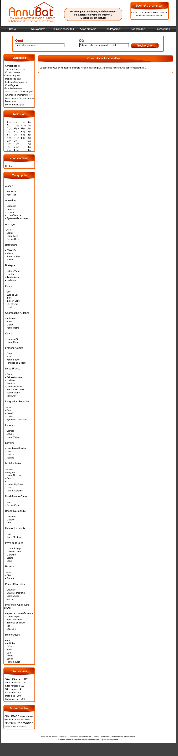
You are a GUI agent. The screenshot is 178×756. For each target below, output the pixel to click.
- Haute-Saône (12, 359)
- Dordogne (10, 206)
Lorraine (9, 442)
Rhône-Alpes (12, 634)
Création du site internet (68, 740)
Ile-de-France (12, 368)
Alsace (9, 185)
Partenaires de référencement (123, 737)
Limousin (10, 425)
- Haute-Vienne (12, 437)
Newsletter (105, 737)
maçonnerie (25, 720)
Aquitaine (10, 200)
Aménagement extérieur (17, 98)
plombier (10, 723)
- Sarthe (9, 558)
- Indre (8, 297)
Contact (96, 737)
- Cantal (9, 233)
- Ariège (9, 469)
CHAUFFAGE (11, 716)
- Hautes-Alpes (12, 616)
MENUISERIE (26, 716)
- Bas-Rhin (10, 191)
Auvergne (10, 224)
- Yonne (9, 259)
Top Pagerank (113, 29)
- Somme (9, 578)
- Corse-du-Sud (12, 339)
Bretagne (10, 265)
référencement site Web (89, 740)
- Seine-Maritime (13, 537)
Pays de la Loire (14, 542)
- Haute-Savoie (12, 662)
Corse (8, 333)
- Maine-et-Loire (13, 551)
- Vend (8, 561)
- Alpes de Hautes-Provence (19, 613)
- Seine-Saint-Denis (14, 389)
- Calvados (10, 516)
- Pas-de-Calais (13, 505)
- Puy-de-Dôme (12, 239)
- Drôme (9, 646)
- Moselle (9, 454)
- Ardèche (10, 643)
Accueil (13, 29)
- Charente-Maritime (15, 593)
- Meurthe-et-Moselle (15, 448)
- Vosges (9, 457)
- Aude (8, 407)
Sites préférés (88, 29)
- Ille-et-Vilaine (12, 277)
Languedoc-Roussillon (17, 401)
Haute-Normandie (15, 528)
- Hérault (9, 413)
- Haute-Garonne (13, 475)
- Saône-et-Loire (13, 256)
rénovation (25, 723)
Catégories (163, 29)
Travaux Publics (13, 69)
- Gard (8, 410)
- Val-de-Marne (12, 392)
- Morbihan (10, 280)
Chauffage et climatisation (11, 87)
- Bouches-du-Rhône (15, 622)
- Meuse (9, 451)
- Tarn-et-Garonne (14, 490)
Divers (8, 101)
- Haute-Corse (12, 342)
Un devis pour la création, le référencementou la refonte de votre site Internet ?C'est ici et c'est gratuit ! (93, 14)
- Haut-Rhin (10, 194)
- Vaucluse (10, 629)
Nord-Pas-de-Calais (16, 496)
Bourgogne (11, 244)
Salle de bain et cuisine (16, 91)
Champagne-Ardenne (17, 312)
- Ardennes (10, 318)
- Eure (8, 534)
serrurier (7, 727)
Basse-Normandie (15, 510)
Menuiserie (10, 78)
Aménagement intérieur (16, 95)
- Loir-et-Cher (11, 304)
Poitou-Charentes (15, 584)
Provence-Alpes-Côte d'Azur (16, 606)
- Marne (9, 324)
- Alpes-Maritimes (14, 619)
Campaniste (11, 66)
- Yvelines (10, 380)
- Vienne (9, 599)
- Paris (8, 374)
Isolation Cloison (13, 82)
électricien (23, 727)
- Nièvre (9, 253)
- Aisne (8, 572)
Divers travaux (12, 104)
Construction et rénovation (12, 74)
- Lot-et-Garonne (13, 215)
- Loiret (8, 307)
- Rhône (9, 655)
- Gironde (9, 209)
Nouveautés (38, 29)
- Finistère (10, 274)
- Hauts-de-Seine (13, 386)
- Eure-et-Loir (11, 295)
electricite (9, 719)
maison (17, 720)
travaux (14, 727)
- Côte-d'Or (10, 250)
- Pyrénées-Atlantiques (16, 218)
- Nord (8, 502)
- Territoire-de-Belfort (15, 363)
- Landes (9, 212)
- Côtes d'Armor (13, 271)
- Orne (8, 522)
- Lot (7, 481)
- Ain (7, 640)
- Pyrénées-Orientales (16, 419)
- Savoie (9, 658)
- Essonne (10, 383)
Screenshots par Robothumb (79, 737)
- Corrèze (9, 431)
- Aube (8, 321)
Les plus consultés (63, 29)
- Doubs (9, 353)
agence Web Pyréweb (109, 740)
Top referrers (138, 29)
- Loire (8, 652)
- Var (7, 626)
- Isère (8, 649)
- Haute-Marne (12, 327)
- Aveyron (10, 472)
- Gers (8, 478)
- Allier (8, 229)
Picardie (9, 566)
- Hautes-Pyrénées (14, 484)
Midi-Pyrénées (13, 463)
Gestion (9, 166)
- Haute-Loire (11, 236)
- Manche (9, 519)
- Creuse (9, 434)
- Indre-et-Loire (12, 301)
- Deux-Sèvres (12, 596)
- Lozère (9, 416)
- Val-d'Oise (11, 395)
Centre (9, 286)
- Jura (8, 356)
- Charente (10, 589)
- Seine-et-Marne (13, 377)
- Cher (8, 291)
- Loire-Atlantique (13, 548)
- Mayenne (10, 554)
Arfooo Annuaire (58, 737)
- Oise (8, 575)
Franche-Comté (14, 347)
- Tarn (8, 487)
